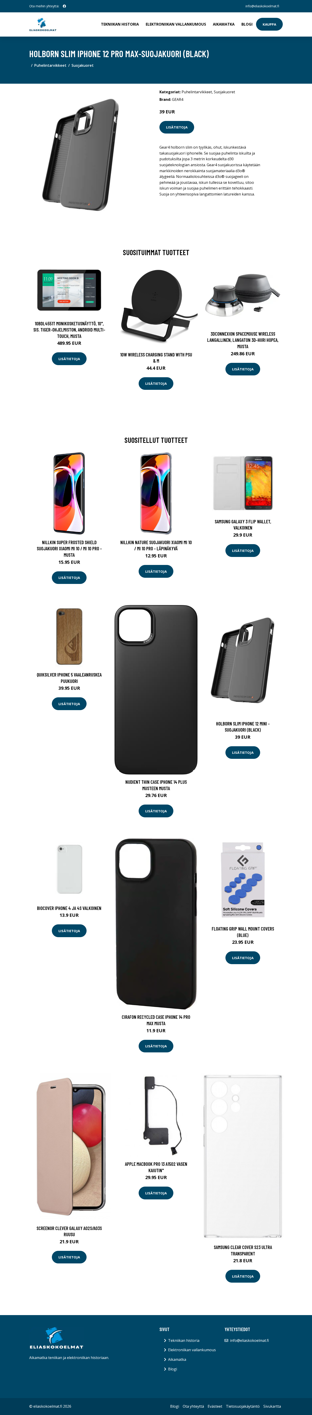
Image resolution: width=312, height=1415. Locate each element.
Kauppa (269, 24)
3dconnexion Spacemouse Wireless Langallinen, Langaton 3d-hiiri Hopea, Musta (242, 340)
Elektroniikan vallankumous (176, 24)
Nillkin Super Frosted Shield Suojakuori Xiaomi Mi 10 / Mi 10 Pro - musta (69, 548)
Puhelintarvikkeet (50, 65)
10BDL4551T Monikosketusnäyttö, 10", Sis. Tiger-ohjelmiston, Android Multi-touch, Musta (69, 330)
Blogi (247, 24)
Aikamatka (224, 24)
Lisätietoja (177, 127)
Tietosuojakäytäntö (243, 1406)
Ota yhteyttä (193, 1406)
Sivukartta (272, 1406)
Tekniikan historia (120, 24)
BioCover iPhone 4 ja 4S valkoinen (69, 908)
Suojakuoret (82, 65)
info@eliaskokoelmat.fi (262, 6)
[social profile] (64, 6)
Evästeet (215, 1406)
